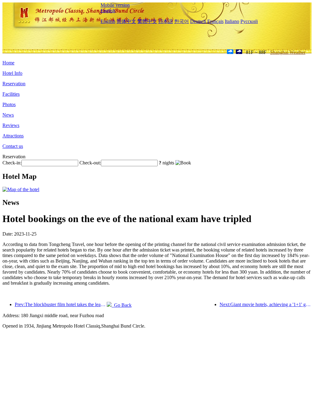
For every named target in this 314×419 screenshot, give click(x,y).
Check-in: (11, 162)
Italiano (232, 21)
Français (215, 21)
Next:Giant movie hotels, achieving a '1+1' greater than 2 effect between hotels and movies (266, 304)
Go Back (122, 305)
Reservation (13, 83)
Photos (9, 104)
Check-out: (90, 162)
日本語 (165, 21)
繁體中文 (147, 21)
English (108, 10)
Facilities (11, 94)
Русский (249, 21)
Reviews (10, 125)
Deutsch (198, 21)
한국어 (181, 21)
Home (8, 62)
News (8, 114)
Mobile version (115, 5)
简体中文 (126, 21)
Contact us (12, 146)
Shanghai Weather (287, 52)
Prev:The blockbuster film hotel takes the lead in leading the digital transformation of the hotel (61, 304)
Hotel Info (12, 73)
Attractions (13, 135)
